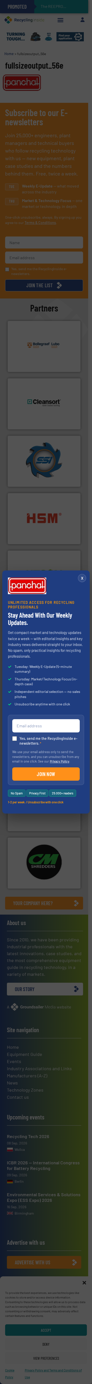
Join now (46, 774)
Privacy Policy (59, 761)
